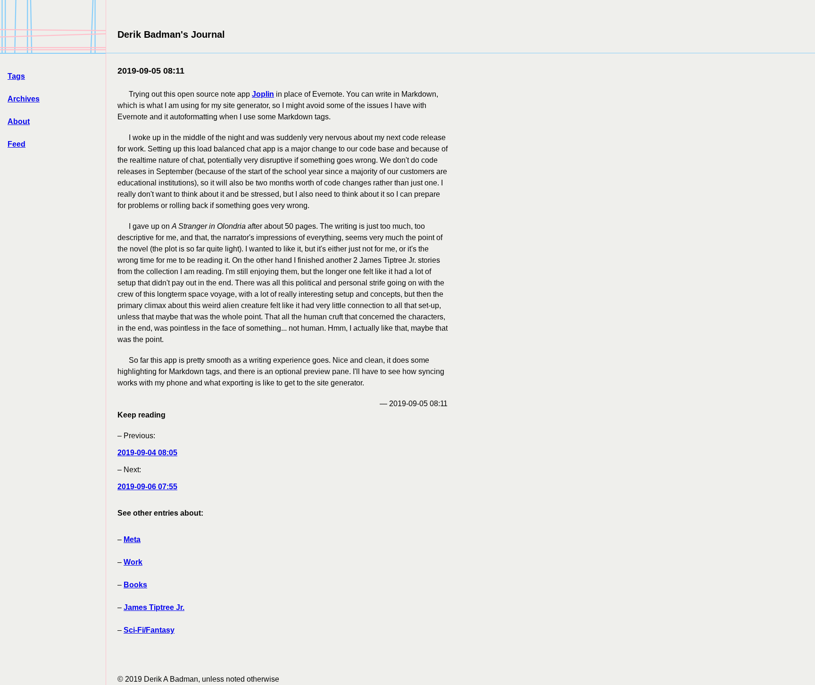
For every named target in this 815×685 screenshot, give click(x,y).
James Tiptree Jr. (154, 607)
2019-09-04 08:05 (147, 453)
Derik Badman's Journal (171, 34)
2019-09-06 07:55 (147, 487)
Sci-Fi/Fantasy (149, 630)
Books (135, 585)
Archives (24, 99)
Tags (16, 76)
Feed (16, 144)
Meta (132, 539)
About (19, 121)
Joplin (263, 94)
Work (133, 562)
